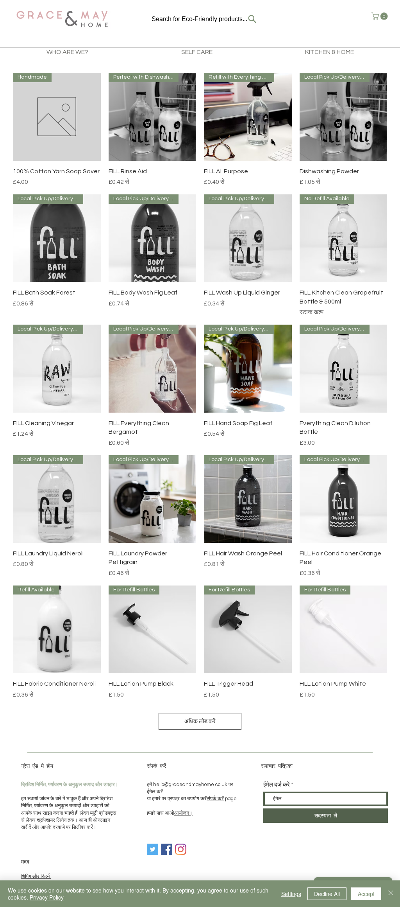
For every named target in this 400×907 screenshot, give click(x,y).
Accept (366, 894)
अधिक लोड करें (200, 721)
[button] (380, 16)
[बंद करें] (390, 894)
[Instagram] (180, 849)
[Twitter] (152, 849)
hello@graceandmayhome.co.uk (190, 784)
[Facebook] (166, 849)
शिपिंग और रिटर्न (36, 876)
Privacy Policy (47, 897)
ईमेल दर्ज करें (276, 785)
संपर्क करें (215, 798)
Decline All (327, 894)
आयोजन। (183, 813)
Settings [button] (291, 894)
